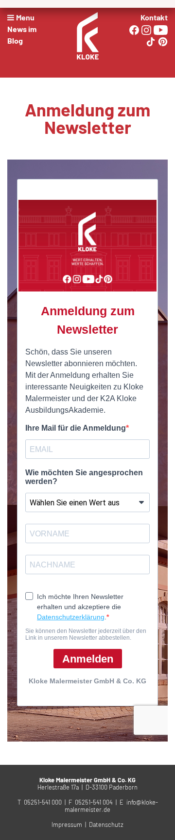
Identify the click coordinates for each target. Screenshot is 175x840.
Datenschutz (106, 824)
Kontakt (154, 17)
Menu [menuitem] (25, 17)
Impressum (67, 824)
